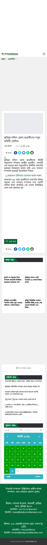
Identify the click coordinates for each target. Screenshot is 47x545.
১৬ (12, 460)
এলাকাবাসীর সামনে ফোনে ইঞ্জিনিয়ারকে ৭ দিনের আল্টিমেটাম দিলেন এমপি (21, 413)
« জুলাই (8, 477)
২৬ (29, 465)
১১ (23, 454)
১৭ (18, 460)
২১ (40, 460)
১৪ (40, 454)
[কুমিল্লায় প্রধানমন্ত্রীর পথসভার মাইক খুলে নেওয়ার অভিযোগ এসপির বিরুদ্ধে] (13, 292)
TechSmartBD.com (31, 541)
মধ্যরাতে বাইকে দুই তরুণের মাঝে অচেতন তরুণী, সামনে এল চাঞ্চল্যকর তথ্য (21, 393)
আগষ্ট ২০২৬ (23, 436)
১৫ (7, 460)
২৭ (34, 465)
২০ (34, 460)
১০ (18, 454)
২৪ (18, 465)
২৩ (12, 465)
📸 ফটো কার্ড (10, 241)
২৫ (23, 465)
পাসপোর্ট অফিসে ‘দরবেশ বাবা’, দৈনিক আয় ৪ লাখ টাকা (23, 381)
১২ (29, 454)
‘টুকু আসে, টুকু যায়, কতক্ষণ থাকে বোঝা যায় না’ (21, 399)
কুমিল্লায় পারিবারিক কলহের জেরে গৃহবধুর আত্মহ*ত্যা (22, 386)
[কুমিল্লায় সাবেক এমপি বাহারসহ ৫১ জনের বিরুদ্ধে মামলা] (34, 269)
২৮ (40, 465)
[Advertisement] (23, 25)
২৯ (7, 471)
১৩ (34, 454)
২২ (7, 465)
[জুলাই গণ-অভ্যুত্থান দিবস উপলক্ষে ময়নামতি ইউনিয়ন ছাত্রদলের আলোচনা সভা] (13, 269)
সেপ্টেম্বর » (38, 477)
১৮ (23, 460)
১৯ (29, 460)
